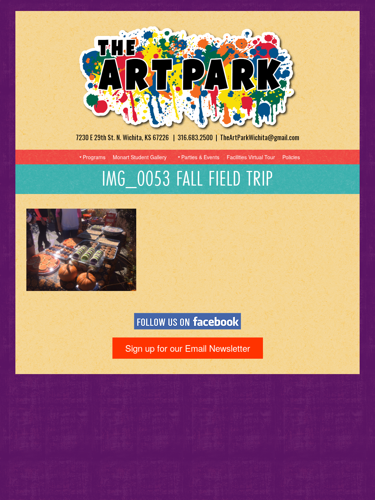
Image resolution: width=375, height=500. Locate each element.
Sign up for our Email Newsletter (187, 348)
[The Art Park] (187, 77)
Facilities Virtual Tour (251, 157)
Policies (291, 157)
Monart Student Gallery (140, 157)
